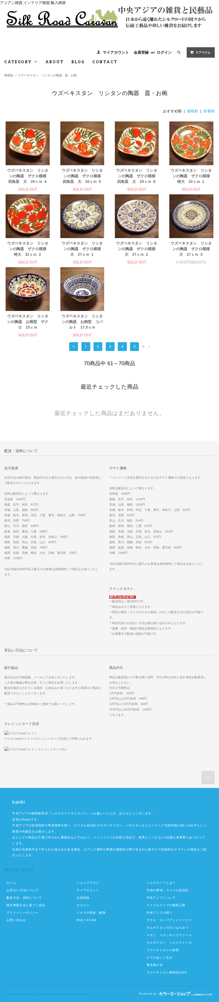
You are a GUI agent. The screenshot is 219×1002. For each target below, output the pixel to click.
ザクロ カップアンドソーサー (169, 920)
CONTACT (105, 61)
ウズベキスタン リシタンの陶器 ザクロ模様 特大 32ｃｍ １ (192, 176)
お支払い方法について (22, 890)
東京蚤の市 (155, 965)
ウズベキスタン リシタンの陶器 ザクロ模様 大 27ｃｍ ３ (192, 249)
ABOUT (54, 61)
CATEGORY (18, 61)
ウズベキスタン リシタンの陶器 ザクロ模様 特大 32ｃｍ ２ (28, 249)
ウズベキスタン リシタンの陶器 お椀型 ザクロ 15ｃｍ (27, 321)
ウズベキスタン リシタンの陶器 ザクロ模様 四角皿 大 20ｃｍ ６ (137, 176)
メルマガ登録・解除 (91, 912)
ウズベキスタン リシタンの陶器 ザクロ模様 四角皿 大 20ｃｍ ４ (28, 176)
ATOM (91, 920)
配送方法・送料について (24, 897)
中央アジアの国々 (160, 912)
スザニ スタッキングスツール (169, 935)
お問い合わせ (16, 920)
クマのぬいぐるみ (160, 957)
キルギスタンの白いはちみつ (168, 927)
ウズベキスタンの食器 (163, 950)
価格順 (192, 111)
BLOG (78, 61)
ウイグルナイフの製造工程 (166, 905)
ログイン (164, 52)
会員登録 (141, 52)
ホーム (11, 882)
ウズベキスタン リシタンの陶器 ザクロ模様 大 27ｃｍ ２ (137, 249)
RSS (80, 920)
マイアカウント (116, 52)
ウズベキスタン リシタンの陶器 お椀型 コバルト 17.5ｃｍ (82, 321)
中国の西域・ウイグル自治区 (168, 890)
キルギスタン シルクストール (169, 942)
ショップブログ (88, 882)
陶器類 (8, 75)
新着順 (209, 111)
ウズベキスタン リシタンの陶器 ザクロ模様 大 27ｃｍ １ (83, 249)
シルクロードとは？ (161, 882)
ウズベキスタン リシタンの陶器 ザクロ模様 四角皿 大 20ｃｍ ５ (83, 176)
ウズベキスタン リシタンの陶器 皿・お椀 (47, 75)
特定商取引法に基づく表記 (25, 905)
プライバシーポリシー (22, 912)
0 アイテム (203, 52)
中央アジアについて (161, 897)
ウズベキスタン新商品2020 (167, 972)
